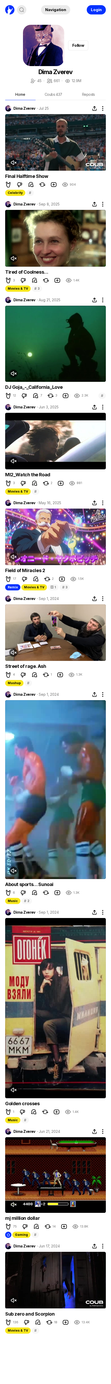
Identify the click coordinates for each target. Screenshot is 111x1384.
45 (36, 81)
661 (53, 81)
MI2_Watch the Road (27, 474)
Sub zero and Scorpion (30, 1314)
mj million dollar (22, 1218)
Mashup (14, 683)
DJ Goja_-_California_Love (34, 387)
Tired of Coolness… (26, 272)
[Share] (94, 108)
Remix (13, 587)
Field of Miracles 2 (25, 570)
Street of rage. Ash (25, 666)
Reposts (88, 94)
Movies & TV (18, 288)
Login (96, 9)
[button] (8, 184)
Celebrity (15, 193)
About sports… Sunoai (29, 884)
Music (13, 901)
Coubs (53, 94)
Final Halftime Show (26, 176)
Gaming (21, 1235)
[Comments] (31, 184)
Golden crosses (22, 1103)
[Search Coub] (21, 9)
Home (20, 94)
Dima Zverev (24, 108)
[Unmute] (13, 163)
